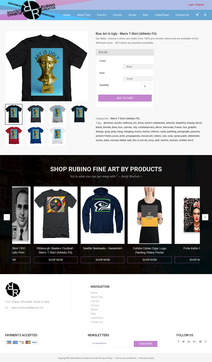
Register (200, 4)
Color (102, 60)
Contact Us (182, 14)
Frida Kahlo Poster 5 (176, 248)
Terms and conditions (125, 358)
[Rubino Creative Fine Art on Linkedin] (189, 341)
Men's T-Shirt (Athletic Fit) (125, 118)
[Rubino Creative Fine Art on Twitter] (183, 341)
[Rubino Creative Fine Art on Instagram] (206, 341)
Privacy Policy (105, 358)
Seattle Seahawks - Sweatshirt (82, 248)
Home (66, 14)
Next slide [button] (205, 217)
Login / (191, 4)
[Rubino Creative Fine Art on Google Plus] (194, 341)
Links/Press (162, 14)
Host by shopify (146, 358)
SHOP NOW (36, 259)
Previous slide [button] (7, 217)
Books (132, 14)
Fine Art (101, 14)
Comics (117, 14)
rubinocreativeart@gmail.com (27, 307)
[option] (35, 225)
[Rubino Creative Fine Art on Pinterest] (200, 341)
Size (101, 72)
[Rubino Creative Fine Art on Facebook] (178, 341)
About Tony (83, 14)
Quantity (104, 85)
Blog (145, 14)
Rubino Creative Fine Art (87, 358)
